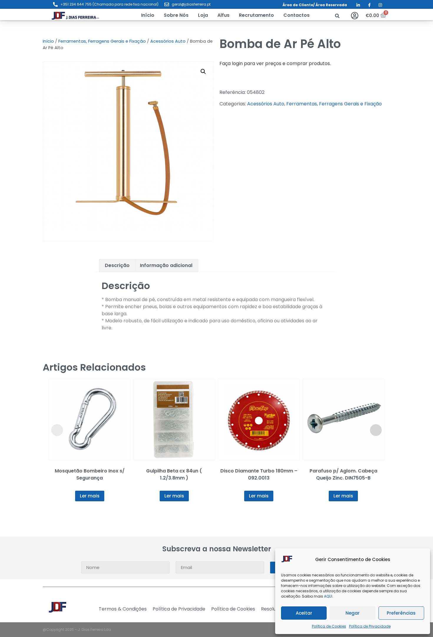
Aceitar (304, 613)
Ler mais (90, 495)
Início (48, 41)
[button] (203, 15)
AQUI (328, 596)
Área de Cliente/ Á (300, 4)
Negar (353, 613)
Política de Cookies (329, 626)
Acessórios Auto (168, 41)
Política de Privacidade (370, 626)
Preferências (401, 613)
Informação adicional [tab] (166, 265)
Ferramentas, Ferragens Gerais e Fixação (102, 41)
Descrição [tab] (117, 265)
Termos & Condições (123, 609)
